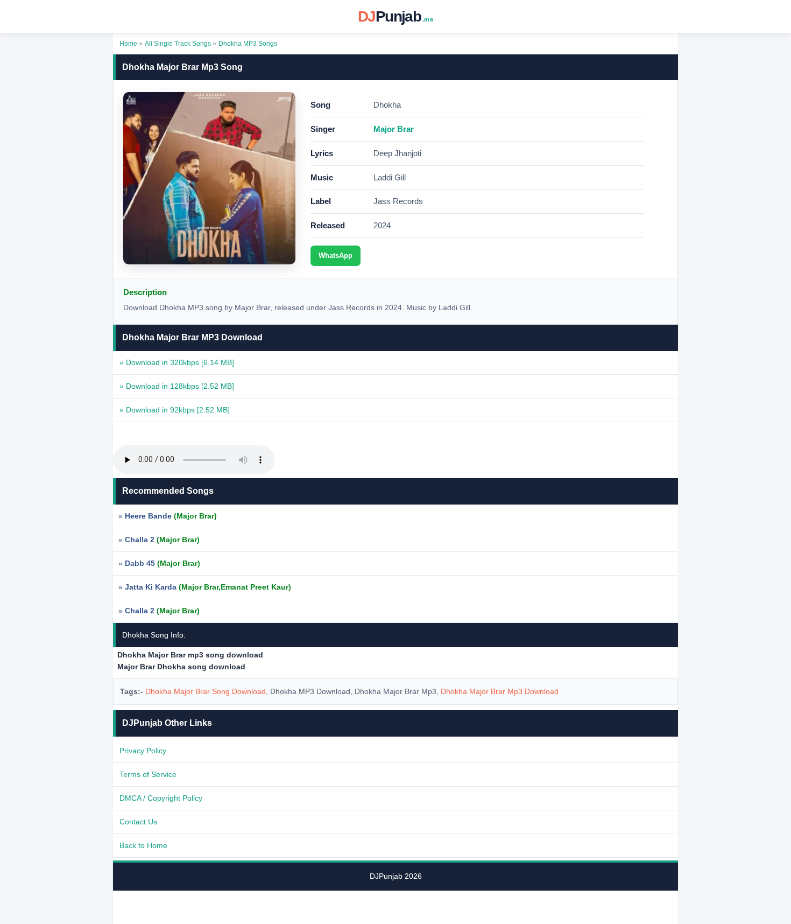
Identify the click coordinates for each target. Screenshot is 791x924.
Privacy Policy (142, 750)
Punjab (395, 16)
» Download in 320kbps (176, 362)
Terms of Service (147, 774)
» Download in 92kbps (174, 409)
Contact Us (138, 821)
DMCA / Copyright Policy (160, 798)
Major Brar (393, 129)
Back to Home (143, 845)
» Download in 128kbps (176, 386)
